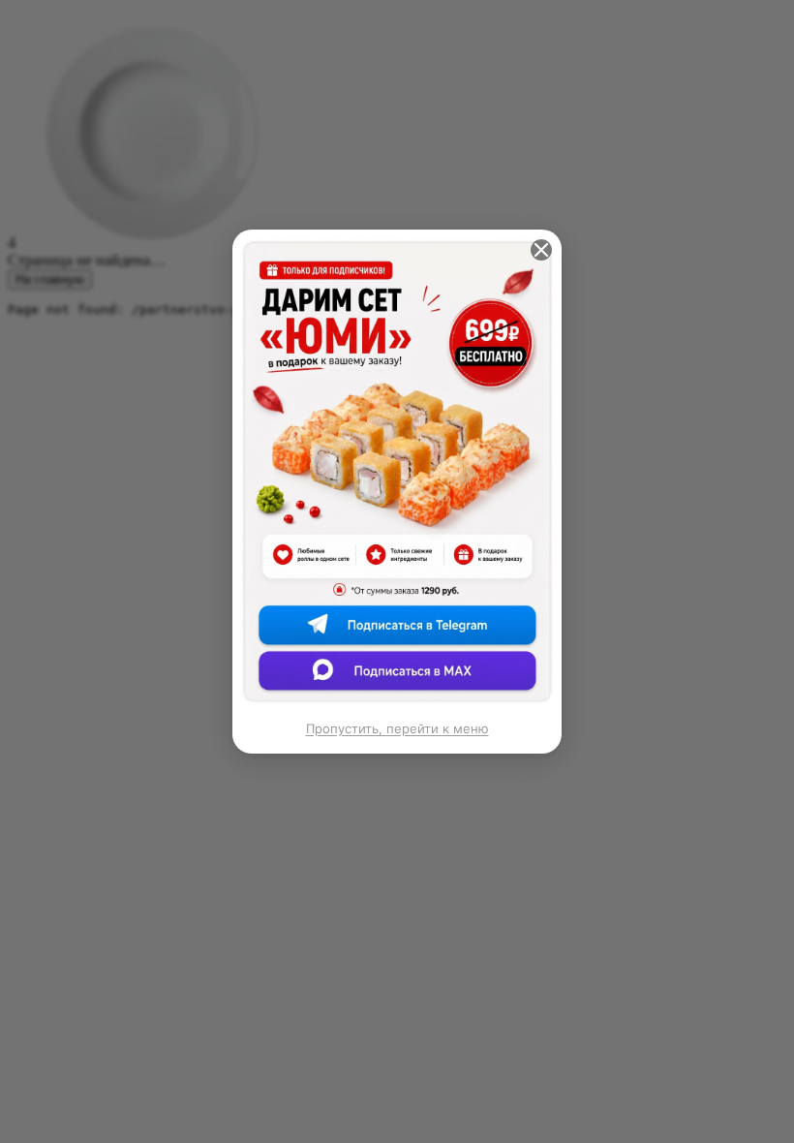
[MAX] (396, 676)
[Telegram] (396, 633)
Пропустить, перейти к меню (397, 728)
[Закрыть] (541, 250)
